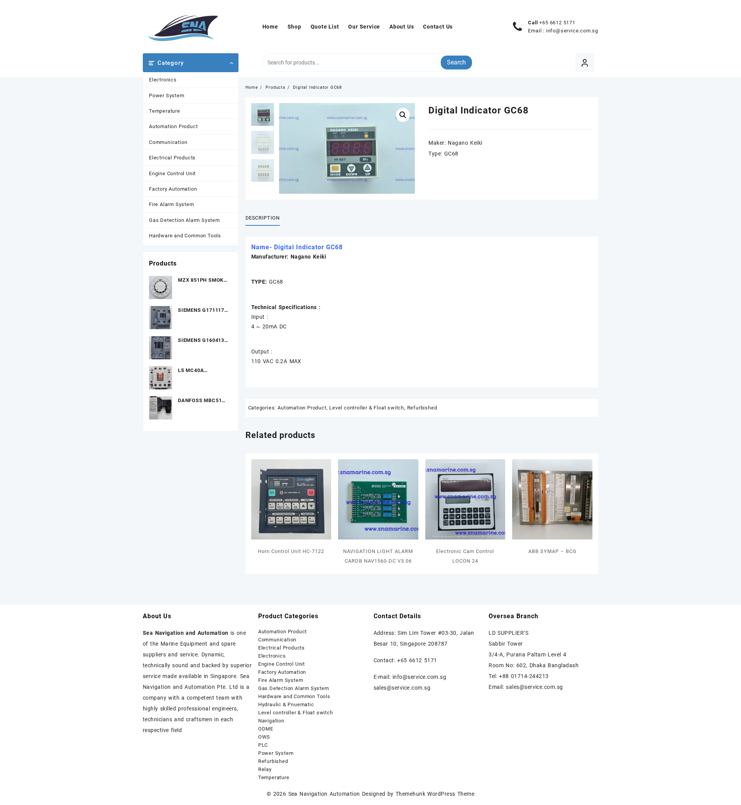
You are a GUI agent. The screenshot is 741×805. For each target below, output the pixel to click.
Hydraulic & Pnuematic (286, 704)
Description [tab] (262, 218)
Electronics (163, 80)
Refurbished (422, 408)
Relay (265, 769)
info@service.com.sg (572, 31)
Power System (166, 95)
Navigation (271, 721)
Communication (168, 142)
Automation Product (173, 126)
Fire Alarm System (171, 204)
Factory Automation (173, 189)
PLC (263, 745)
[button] (403, 115)
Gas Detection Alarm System (184, 220)
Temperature (164, 111)
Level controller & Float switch (366, 408)
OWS (264, 737)
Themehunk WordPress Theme (435, 794)
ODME (265, 729)
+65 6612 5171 (557, 22)
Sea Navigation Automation (324, 794)
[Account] (584, 62)
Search (456, 62)
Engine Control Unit (172, 173)
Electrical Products (172, 158)
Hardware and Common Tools (185, 235)
